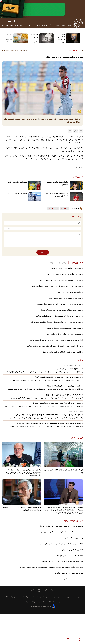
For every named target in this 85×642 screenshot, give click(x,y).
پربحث (51, 262)
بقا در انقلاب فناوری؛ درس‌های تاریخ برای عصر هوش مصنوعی (59, 304)
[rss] (52, 590)
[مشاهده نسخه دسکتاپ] (9, 21)
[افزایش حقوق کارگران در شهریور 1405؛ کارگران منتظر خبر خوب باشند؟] (63, 455)
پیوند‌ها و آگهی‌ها (49, 597)
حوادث (57, 25)
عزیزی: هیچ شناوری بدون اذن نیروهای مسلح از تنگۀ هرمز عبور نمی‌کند (55, 322)
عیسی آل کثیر (53, 208)
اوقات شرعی (24, 597)
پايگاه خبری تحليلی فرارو (38, 602)
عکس (22, 25)
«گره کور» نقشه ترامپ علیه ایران (69, 292)
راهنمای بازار (9, 25)
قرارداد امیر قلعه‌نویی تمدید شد (17, 193)
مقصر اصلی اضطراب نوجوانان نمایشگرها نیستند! (63, 328)
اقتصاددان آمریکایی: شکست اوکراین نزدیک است (63, 274)
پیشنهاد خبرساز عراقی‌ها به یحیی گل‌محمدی (57, 183)
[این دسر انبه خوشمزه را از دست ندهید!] (20, 38)
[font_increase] (81, 131)
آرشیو (60, 597)
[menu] (4, 21)
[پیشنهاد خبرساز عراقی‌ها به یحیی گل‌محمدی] (76, 185)
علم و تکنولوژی (30, 25)
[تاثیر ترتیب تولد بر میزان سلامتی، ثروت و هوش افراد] (46, 38)
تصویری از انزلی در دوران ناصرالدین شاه (70, 555)
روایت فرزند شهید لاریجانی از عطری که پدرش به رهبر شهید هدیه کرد (54, 340)
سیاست (69, 25)
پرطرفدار (62, 262)
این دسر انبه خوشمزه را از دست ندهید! (9, 38)
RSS (7, 597)
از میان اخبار (78, 177)
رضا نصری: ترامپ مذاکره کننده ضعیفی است (65, 298)
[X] (45, 590)
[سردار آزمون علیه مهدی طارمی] (34, 185)
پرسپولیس (64, 208)
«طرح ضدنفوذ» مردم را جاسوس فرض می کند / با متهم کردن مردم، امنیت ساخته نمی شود (22, 508)
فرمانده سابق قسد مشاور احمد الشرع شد (66, 268)
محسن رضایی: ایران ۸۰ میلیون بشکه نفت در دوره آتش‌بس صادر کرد (56, 403)
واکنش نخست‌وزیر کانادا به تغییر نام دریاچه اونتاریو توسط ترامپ (57, 280)
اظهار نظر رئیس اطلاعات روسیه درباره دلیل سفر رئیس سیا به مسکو (61, 544)
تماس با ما (67, 597)
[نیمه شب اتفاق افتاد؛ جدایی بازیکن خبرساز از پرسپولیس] (76, 196)
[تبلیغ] (42, 9)
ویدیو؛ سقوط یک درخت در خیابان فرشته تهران (68, 573)
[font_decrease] (70, 131)
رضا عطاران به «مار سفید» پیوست (72, 538)
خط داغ (80, 360)
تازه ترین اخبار (77, 262)
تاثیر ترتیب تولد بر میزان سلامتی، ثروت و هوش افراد (34, 38)
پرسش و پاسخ (36, 597)
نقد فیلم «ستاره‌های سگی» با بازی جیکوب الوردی (63, 334)
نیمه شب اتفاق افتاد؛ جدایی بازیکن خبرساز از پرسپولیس (57, 194)
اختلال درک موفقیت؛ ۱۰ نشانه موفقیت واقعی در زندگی (61, 352)
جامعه (2, 25)
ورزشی (63, 25)
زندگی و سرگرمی (47, 25)
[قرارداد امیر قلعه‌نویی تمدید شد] (34, 196)
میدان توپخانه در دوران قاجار (73, 579)
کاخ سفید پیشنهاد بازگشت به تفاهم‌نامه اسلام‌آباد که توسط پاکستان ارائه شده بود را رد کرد (48, 414)
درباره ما (77, 597)
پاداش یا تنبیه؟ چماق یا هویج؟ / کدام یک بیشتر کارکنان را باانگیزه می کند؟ (53, 346)
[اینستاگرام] (39, 590)
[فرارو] (78, 23)
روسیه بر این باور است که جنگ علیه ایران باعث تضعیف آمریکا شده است (54, 286)
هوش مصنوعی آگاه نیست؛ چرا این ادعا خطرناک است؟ (61, 310)
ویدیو (16, 25)
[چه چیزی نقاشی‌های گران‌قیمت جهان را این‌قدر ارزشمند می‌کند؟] (73, 38)
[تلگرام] (32, 590)
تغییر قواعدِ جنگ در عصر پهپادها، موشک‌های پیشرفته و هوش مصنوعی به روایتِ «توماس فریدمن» (51, 567)
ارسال (42, 252)
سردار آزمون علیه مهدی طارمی (17, 182)
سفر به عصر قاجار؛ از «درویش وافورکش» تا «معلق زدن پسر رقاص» (61, 532)
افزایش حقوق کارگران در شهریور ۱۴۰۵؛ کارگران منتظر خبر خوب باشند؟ (63, 471)
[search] (14, 21)
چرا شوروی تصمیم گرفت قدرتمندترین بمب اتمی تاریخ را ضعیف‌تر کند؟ (60, 561)
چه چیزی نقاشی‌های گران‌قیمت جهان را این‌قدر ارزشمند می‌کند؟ (61, 38)
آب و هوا (14, 597)
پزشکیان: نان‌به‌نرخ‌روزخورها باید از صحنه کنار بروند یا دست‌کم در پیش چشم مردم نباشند (49, 423)
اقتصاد (39, 25)
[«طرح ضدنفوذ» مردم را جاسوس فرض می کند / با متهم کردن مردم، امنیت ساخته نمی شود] (21, 492)
